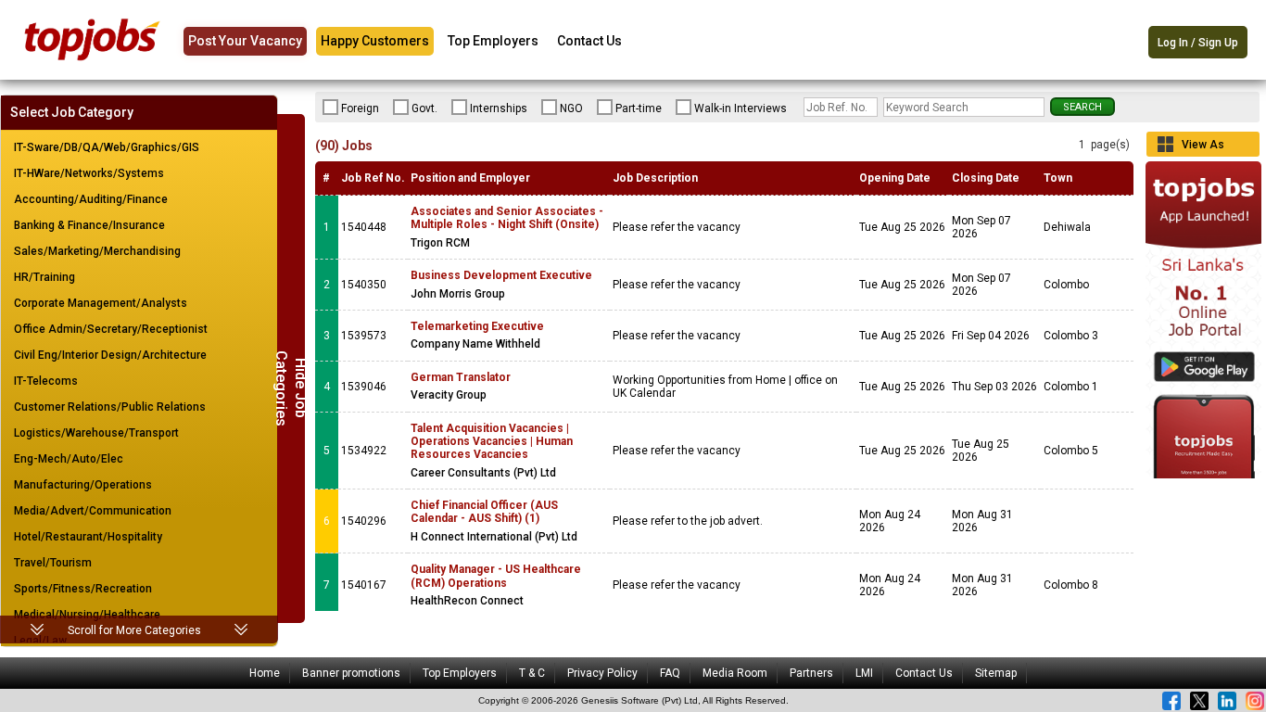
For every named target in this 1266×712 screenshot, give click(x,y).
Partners (811, 673)
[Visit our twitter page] (1199, 701)
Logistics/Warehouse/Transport (96, 432)
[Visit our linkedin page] (1227, 701)
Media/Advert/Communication (92, 510)
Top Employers (493, 40)
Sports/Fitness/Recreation (83, 588)
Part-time (638, 108)
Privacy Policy (602, 673)
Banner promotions (351, 673)
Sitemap (996, 673)
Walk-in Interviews (740, 108)
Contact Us (589, 40)
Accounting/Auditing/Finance (91, 199)
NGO (571, 108)
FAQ (670, 673)
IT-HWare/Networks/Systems (89, 173)
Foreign (360, 108)
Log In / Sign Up (1198, 42)
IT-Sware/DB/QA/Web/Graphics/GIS (106, 147)
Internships (498, 108)
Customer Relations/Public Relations (110, 406)
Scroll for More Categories (134, 630)
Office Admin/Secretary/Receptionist (111, 329)
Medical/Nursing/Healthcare (87, 614)
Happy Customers (375, 40)
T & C (532, 673)
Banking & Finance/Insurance (89, 225)
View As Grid (1203, 147)
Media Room (735, 673)
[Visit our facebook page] (1171, 701)
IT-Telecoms (46, 381)
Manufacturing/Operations (83, 484)
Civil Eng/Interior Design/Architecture (110, 355)
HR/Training (44, 277)
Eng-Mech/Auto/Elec (68, 458)
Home (264, 673)
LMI (864, 673)
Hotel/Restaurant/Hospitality (88, 536)
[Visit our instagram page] (1255, 701)
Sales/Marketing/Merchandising (97, 251)
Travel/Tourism (53, 562)
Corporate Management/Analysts (100, 303)
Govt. (424, 108)
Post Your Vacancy (245, 40)
